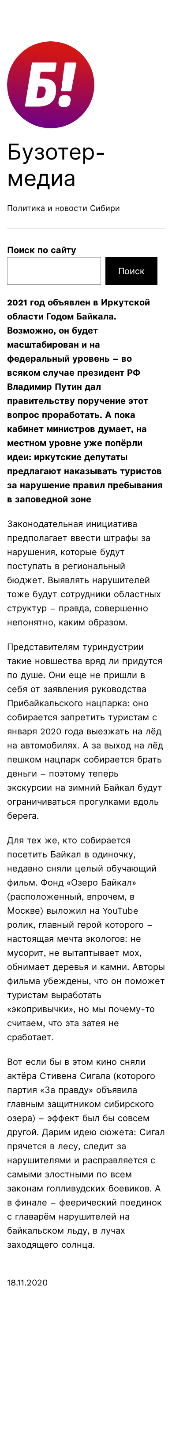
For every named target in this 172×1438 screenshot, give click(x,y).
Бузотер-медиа (56, 165)
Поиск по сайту (41, 250)
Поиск (131, 271)
